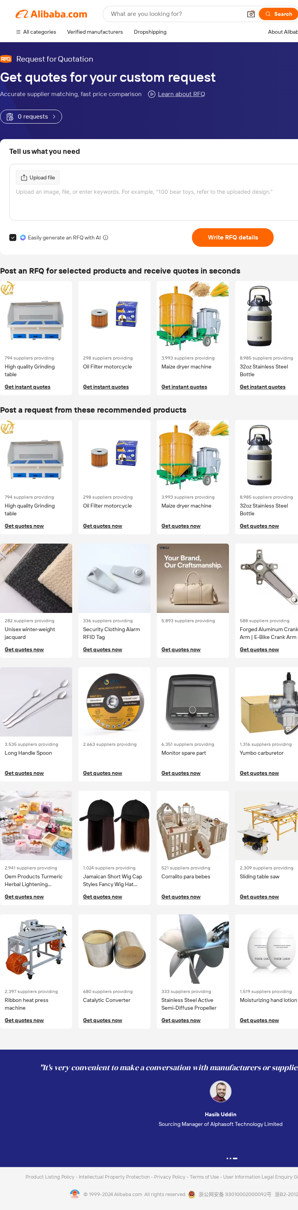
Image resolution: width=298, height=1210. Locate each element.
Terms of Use (205, 1177)
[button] (251, 14)
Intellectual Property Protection (115, 1177)
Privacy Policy (170, 1177)
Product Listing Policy (51, 1177)
